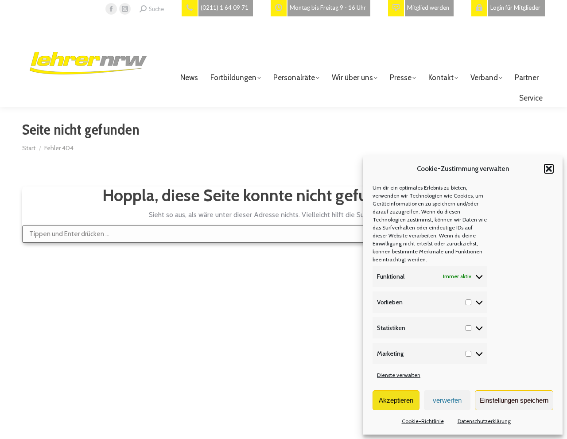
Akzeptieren (396, 400)
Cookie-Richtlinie (423, 421)
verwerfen (447, 400)
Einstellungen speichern (514, 400)
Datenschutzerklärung (484, 421)
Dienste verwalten (398, 375)
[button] (548, 168)
